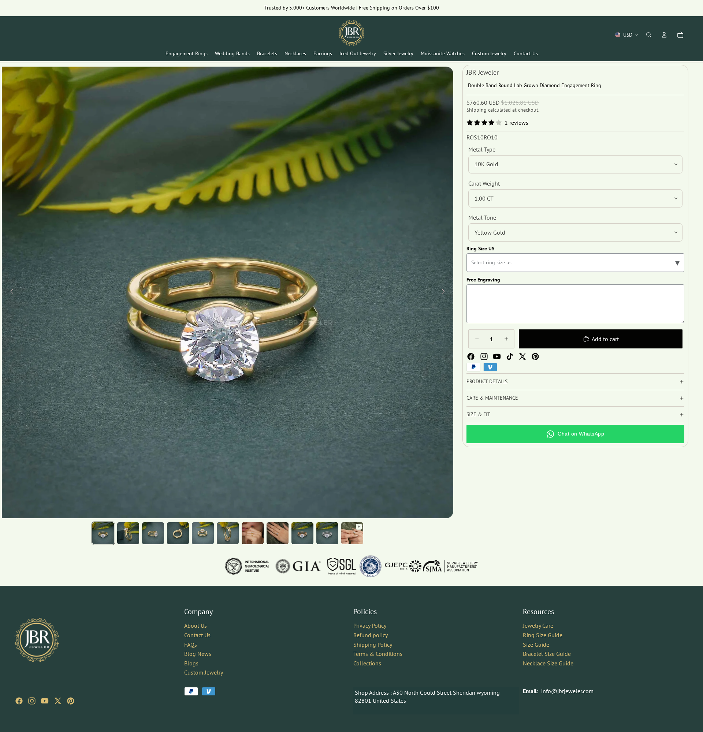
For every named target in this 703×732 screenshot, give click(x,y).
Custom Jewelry (203, 672)
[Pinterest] (535, 356)
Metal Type (481, 149)
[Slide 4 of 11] (178, 533)
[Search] (649, 35)
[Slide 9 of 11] (302, 533)
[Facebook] (470, 356)
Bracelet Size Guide (547, 653)
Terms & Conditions (377, 653)
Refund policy (370, 635)
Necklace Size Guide (548, 663)
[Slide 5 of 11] (203, 533)
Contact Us (197, 635)
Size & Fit (478, 414)
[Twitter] (522, 356)
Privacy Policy (369, 625)
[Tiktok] (509, 356)
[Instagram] (484, 356)
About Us (195, 625)
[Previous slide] (10, 292)
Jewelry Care (538, 625)
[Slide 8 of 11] (278, 533)
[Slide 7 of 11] (253, 533)
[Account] (664, 35)
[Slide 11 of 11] (352, 533)
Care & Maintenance (492, 398)
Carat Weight (484, 183)
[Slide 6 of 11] (228, 533)
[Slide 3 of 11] (153, 533)
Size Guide (536, 644)
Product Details (486, 381)
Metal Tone (482, 217)
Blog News (197, 653)
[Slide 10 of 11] (327, 533)
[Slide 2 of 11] (128, 533)
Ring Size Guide (542, 635)
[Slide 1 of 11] (103, 533)
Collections (367, 663)
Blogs (191, 663)
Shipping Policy (372, 644)
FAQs (190, 644)
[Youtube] (496, 356)
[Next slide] (445, 292)
